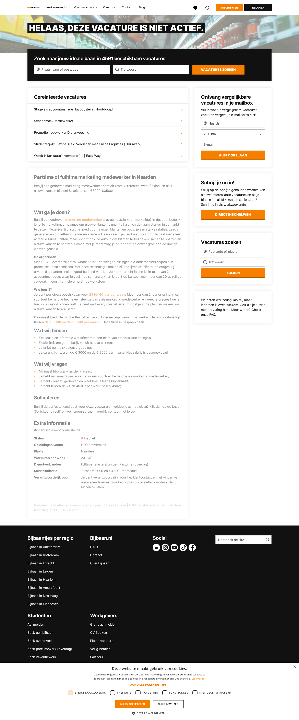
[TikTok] (184, 547)
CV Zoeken (98, 632)
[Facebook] (193, 547)
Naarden (40, 505)
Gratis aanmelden (103, 624)
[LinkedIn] (157, 547)
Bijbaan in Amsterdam (43, 547)
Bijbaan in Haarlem (41, 579)
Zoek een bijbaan (40, 632)
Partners (96, 657)
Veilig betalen (100, 649)
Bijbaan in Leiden (40, 571)
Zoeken (233, 273)
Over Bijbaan (99, 563)
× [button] (294, 667)
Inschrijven (229, 7)
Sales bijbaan (116, 505)
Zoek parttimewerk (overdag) (49, 649)
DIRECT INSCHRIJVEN (233, 214)
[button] (149, 684)
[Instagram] (166, 547)
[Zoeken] (208, 7)
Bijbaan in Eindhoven (43, 604)
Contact (127, 7)
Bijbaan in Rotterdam (43, 555)
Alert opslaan (233, 155)
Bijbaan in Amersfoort (43, 588)
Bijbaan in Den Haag (42, 596)
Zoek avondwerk (40, 641)
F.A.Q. (94, 547)
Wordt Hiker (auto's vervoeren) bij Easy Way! (67, 156)
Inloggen (258, 7)
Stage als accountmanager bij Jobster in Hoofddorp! (73, 109)
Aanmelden (35, 624)
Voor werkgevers (85, 7)
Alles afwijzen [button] (168, 704)
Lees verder (198, 678)
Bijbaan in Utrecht (40, 563)
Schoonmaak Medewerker (53, 121)
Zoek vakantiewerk (41, 657)
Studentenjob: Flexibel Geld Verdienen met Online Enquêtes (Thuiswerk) (88, 144)
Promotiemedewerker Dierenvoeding (61, 132)
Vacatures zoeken (218, 70)
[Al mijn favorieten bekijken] (195, 7)
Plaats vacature (101, 641)
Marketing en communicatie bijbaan (76, 505)
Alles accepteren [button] (132, 704)
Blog (142, 7)
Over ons (109, 7)
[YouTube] (175, 547)
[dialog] (149, 691)
